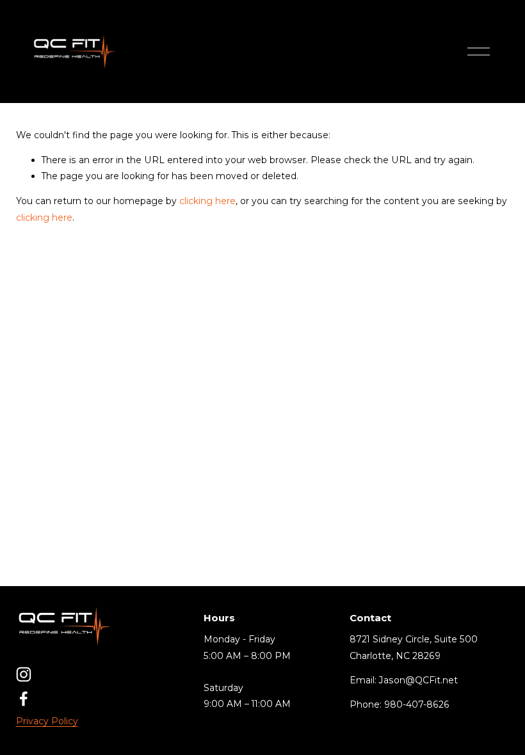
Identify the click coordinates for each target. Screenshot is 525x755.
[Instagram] (23, 674)
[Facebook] (23, 698)
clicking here (207, 201)
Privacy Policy (47, 721)
